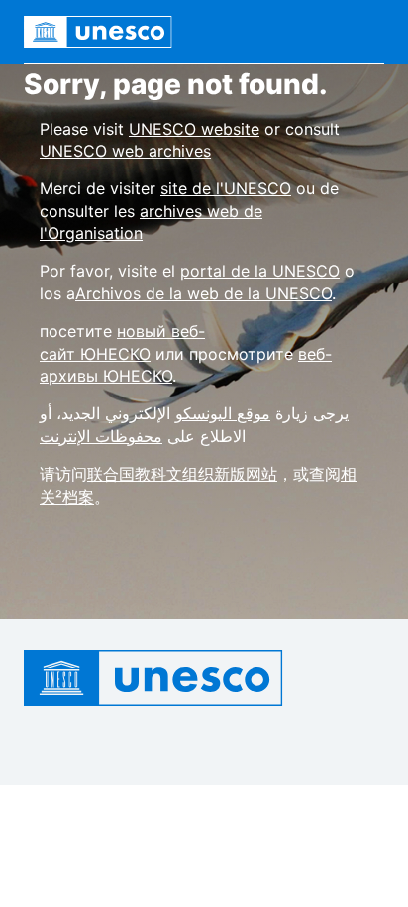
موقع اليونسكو (222, 413)
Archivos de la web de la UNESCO (203, 293)
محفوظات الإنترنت (101, 436)
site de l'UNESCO (225, 188)
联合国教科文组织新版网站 (182, 474)
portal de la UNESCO (260, 271)
